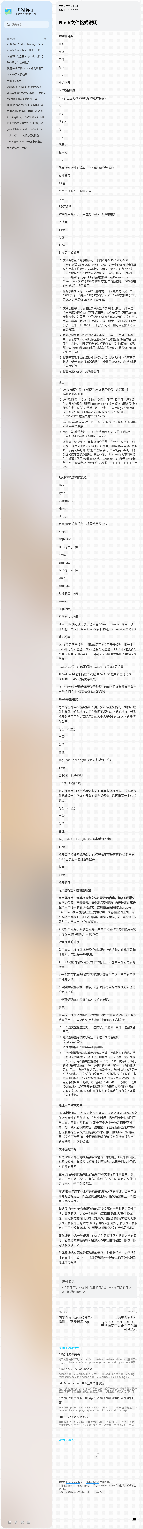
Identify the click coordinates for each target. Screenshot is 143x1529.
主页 (61, 6)
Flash (76, 6)
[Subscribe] (45, 38)
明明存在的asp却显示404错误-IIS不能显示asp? (77, 1320)
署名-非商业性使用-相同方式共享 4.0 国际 (97, 1287)
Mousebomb (73, 1482)
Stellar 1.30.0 (92, 1482)
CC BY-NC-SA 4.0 (106, 1485)
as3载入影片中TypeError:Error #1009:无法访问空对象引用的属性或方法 (119, 1324)
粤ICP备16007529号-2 (92, 1492)
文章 (68, 6)
